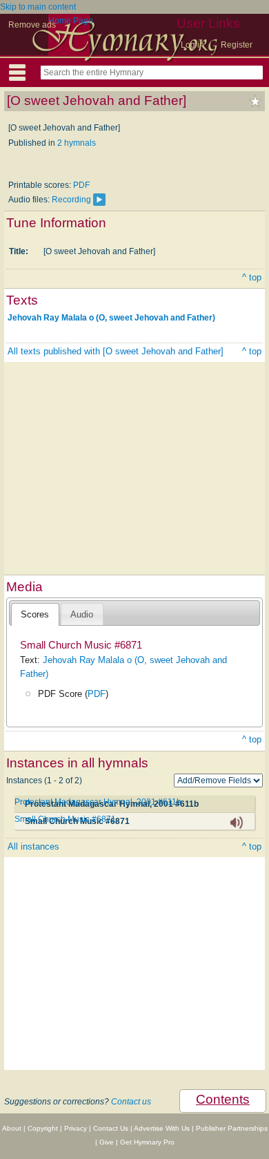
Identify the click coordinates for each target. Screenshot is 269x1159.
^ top (251, 277)
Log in (192, 45)
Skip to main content (38, 7)
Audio (81, 614)
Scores (35, 614)
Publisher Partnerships (232, 1128)
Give (106, 1142)
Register (236, 45)
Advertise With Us (162, 1128)
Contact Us (110, 1128)
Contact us (131, 1102)
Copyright (43, 1128)
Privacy (75, 1128)
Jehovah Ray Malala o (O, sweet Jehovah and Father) (111, 318)
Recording (71, 199)
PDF (81, 185)
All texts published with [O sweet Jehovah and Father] (115, 351)
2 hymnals (76, 143)
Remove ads (32, 25)
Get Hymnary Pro (147, 1142)
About (11, 1128)
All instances (33, 846)
